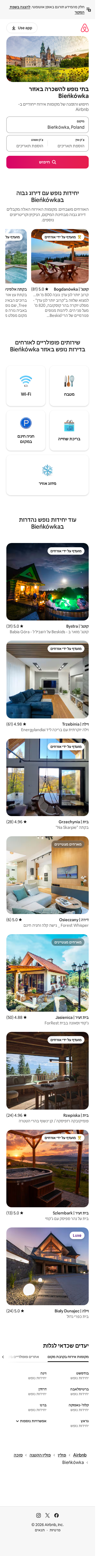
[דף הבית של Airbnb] (85, 27)
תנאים (40, 1530)
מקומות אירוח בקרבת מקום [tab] (68, 1356)
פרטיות (55, 1530)
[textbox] (68, 146)
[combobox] (47, 127)
